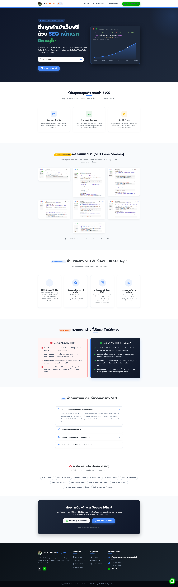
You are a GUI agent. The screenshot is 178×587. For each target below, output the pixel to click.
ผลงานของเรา (113, 4)
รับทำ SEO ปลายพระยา (59, 482)
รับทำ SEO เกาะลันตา (63, 478)
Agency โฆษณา (80, 560)
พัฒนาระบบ (79, 567)
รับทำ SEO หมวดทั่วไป (119, 482)
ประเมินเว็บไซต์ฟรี (50, 68)
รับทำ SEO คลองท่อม (78, 482)
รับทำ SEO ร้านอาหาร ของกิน (98, 482)
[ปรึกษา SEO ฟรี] (172, 581)
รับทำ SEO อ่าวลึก (80, 478)
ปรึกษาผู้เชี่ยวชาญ (133, 4)
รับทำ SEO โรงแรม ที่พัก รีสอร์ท (103, 487)
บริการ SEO (78, 557)
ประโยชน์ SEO (96, 560)
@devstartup (116, 569)
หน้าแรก (86, 4)
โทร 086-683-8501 (104, 521)
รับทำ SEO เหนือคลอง (129, 478)
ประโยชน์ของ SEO (99, 4)
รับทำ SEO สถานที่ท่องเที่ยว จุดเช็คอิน (77, 487)
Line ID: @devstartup (78, 521)
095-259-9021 (116, 565)
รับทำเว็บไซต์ (78, 564)
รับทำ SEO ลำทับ (95, 478)
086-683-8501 (116, 563)
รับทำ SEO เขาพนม (111, 478)
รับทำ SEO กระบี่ (47, 478)
